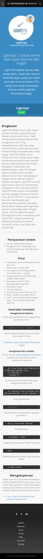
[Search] (40, 3)
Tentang (21, 544)
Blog (21, 537)
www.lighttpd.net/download (28, 354)
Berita (21, 530)
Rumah (21, 523)
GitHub (21, 112)
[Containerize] (16, 3)
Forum (21, 533)
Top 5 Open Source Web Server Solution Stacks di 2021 (21, 498)
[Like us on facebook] (16, 514)
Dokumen (21, 526)
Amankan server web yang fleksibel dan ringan (22, 343)
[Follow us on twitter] (21, 514)
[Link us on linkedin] (26, 514)
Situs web (21, 540)
